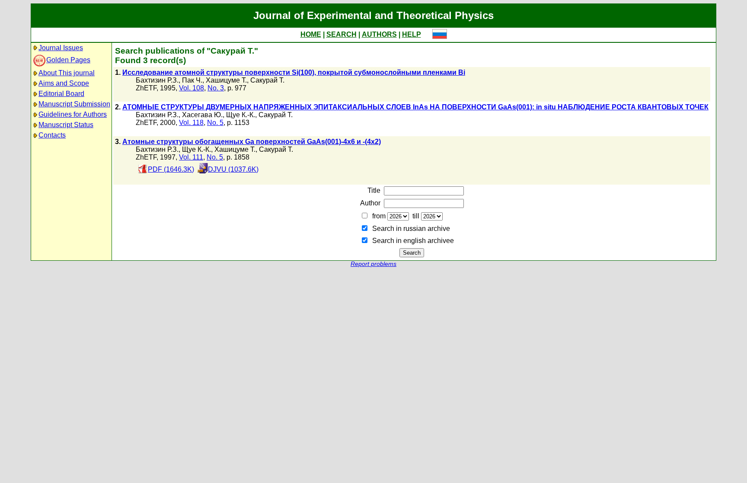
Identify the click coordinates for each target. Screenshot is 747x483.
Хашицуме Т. (226, 80)
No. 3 (216, 88)
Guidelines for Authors (72, 114)
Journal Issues (60, 47)
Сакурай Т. (267, 80)
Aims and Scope (63, 83)
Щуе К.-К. (240, 114)
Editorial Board (61, 93)
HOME (310, 34)
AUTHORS (379, 34)
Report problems (373, 264)
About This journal (66, 73)
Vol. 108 (191, 88)
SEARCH (341, 34)
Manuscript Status (65, 124)
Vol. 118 (191, 122)
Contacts (52, 135)
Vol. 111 (191, 157)
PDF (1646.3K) (171, 169)
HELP (411, 34)
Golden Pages (68, 60)
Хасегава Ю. (202, 114)
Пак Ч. (192, 80)
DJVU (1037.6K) (233, 169)
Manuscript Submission (74, 104)
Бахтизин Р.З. (157, 80)
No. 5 (215, 122)
